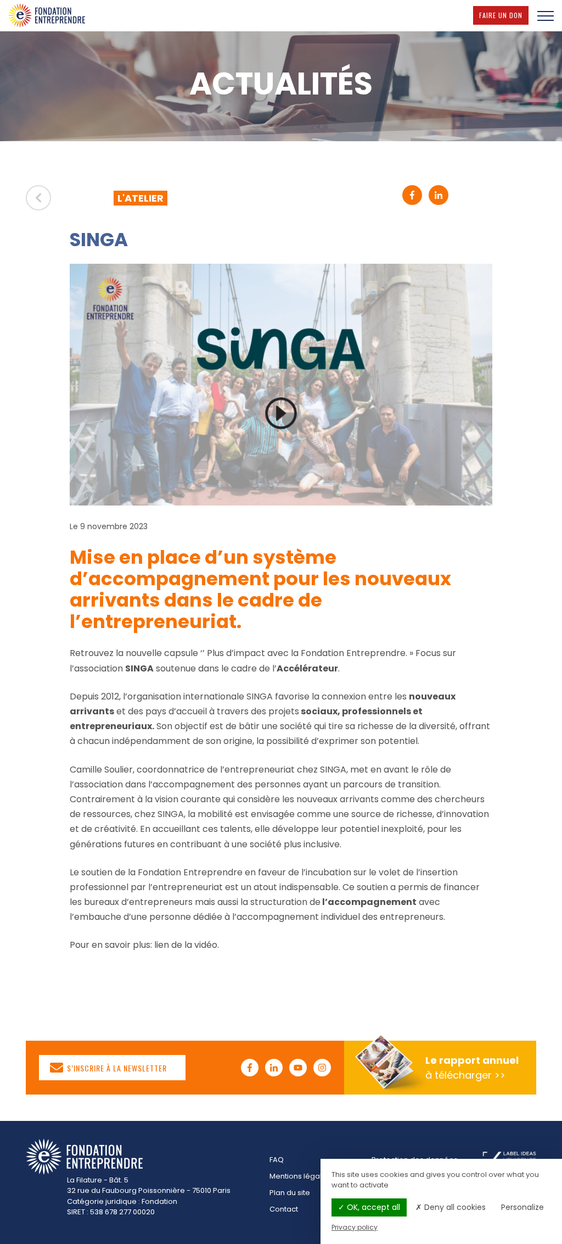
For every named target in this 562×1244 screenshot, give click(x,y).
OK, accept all (372, 1207)
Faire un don (504, 15)
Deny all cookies (454, 1207)
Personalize (522, 1207)
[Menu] (545, 15)
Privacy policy (354, 1227)
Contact (283, 1209)
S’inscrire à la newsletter (116, 1067)
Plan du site (289, 1192)
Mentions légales (299, 1176)
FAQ (276, 1159)
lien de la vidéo (185, 944)
